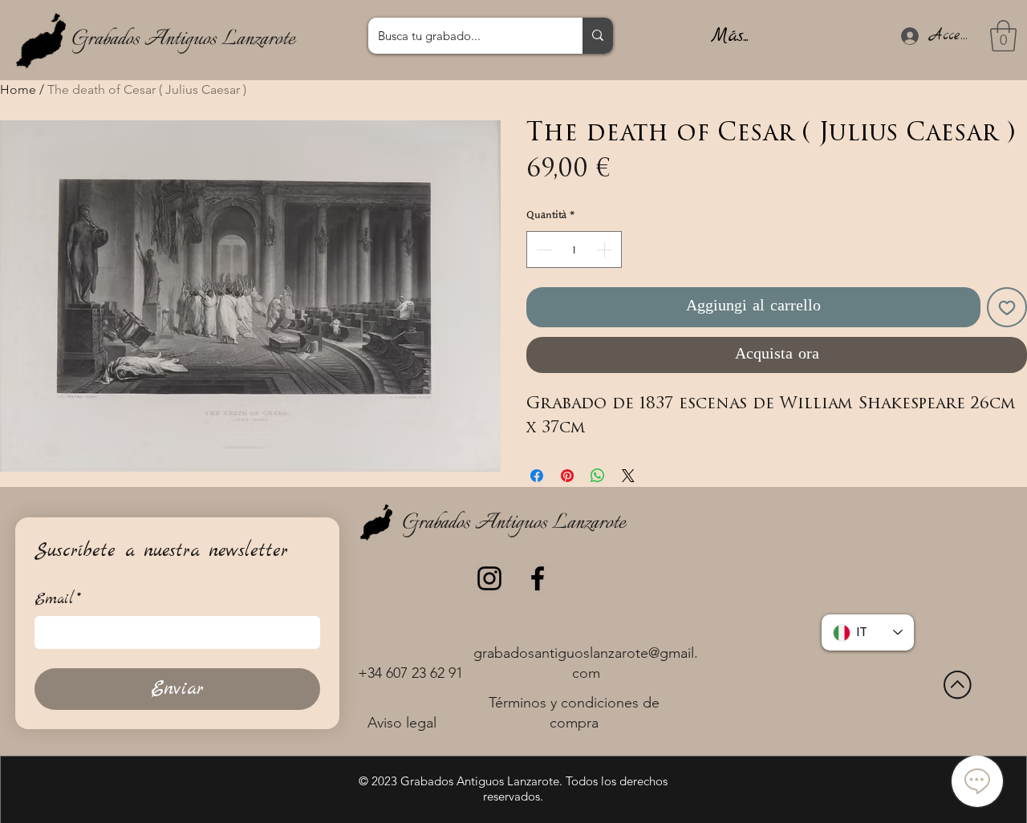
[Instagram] (489, 578)
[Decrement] (542, 249)
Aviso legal (401, 723)
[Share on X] (628, 475)
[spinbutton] (574, 249)
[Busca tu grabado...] (598, 36)
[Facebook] (538, 578)
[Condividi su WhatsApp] (597, 475)
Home (18, 89)
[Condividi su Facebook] (536, 475)
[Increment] (605, 249)
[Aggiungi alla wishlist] (1007, 307)
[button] (1003, 35)
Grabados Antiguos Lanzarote (182, 39)
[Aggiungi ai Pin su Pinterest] (567, 475)
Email (58, 600)
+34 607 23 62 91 (410, 673)
